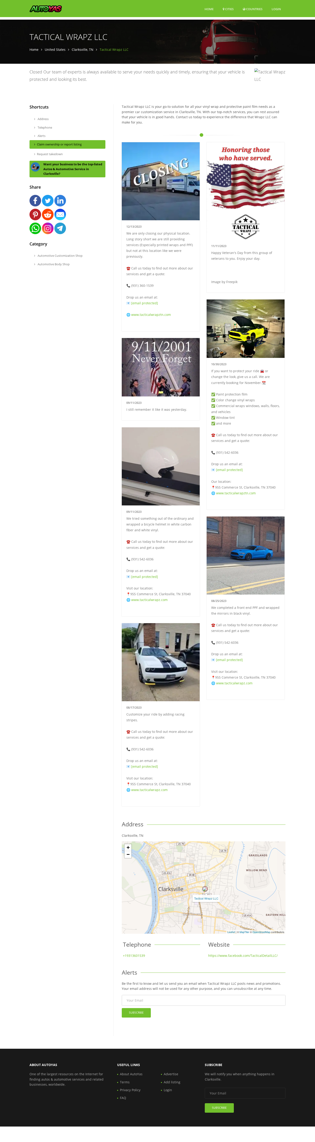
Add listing (172, 1082)
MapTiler (244, 932)
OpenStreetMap (261, 932)
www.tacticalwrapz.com (149, 600)
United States (55, 49)
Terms (125, 1082)
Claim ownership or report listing (59, 144)
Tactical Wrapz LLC (206, 898)
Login (276, 9)
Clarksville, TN (82, 49)
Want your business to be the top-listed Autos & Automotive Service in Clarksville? (72, 169)
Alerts (41, 136)
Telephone (44, 127)
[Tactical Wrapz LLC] (205, 889)
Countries (253, 9)
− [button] (128, 854)
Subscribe (136, 1013)
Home (209, 9)
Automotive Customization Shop (60, 256)
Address (43, 119)
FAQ (123, 1098)
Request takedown (50, 154)
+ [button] (128, 847)
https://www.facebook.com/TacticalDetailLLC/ (243, 955)
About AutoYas (131, 1074)
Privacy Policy (130, 1090)
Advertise (171, 1074)
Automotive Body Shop (53, 264)
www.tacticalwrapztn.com (151, 314)
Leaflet (231, 932)
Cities (229, 9)
